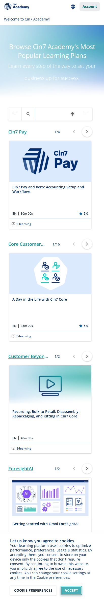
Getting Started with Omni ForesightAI (45, 524)
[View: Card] (72, 114)
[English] (72, 6)
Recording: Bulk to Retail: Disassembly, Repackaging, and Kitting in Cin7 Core (46, 413)
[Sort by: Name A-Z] (85, 114)
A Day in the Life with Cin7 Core (39, 299)
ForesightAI (20, 469)
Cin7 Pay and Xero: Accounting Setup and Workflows (48, 189)
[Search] (28, 114)
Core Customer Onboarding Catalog (24, 244)
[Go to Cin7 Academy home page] (16, 6)
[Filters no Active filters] (14, 114)
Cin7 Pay (17, 132)
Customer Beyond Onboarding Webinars (27, 356)
